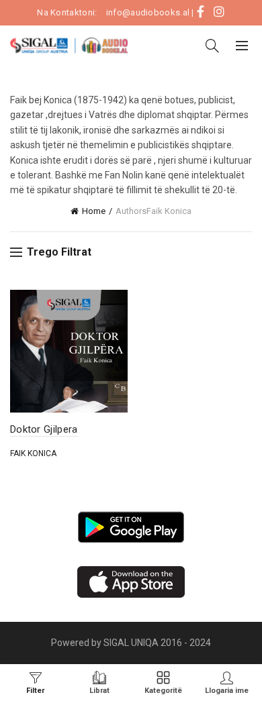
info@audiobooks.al (147, 12)
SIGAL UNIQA (132, 642)
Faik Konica (33, 453)
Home (93, 211)
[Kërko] (212, 46)
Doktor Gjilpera (44, 429)
